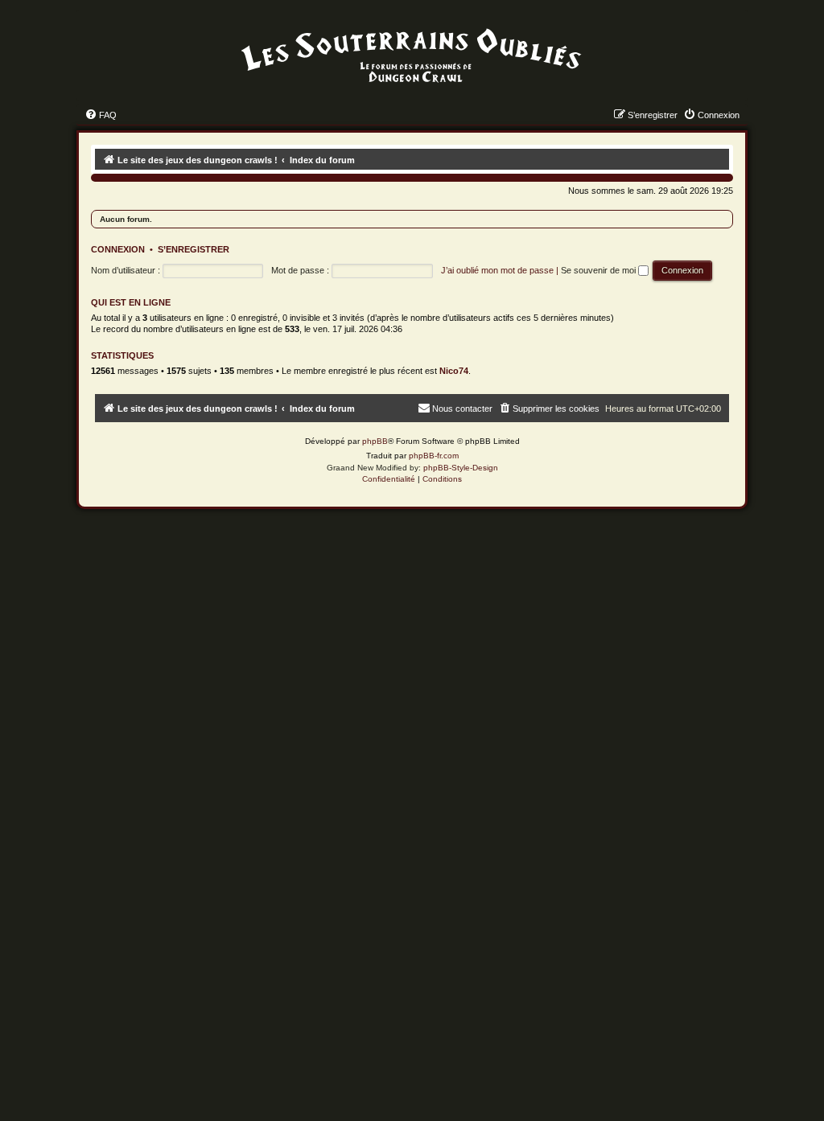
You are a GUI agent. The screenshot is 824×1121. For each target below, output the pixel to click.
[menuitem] (100, 115)
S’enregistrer (193, 249)
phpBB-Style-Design (460, 467)
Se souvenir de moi (599, 270)
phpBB (375, 441)
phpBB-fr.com (434, 455)
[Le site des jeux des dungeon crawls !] (411, 56)
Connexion (118, 249)
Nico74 (453, 371)
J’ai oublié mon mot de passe (497, 270)
